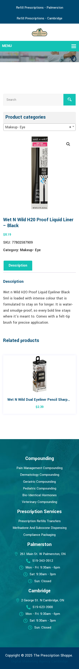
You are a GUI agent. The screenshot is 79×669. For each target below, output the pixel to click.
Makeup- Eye (30, 250)
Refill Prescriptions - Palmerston (39, 7)
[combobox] (39, 127)
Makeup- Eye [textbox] (38, 127)
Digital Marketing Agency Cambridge (39, 661)
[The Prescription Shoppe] (39, 31)
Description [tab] (18, 265)
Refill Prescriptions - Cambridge (39, 18)
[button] (68, 144)
